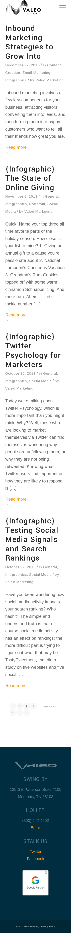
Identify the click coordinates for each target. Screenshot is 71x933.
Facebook (35, 858)
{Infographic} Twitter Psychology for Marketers (33, 350)
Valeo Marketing (50, 80)
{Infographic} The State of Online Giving (30, 178)
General (52, 196)
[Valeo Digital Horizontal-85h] (29, 7)
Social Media (40, 381)
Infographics (16, 80)
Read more (16, 147)
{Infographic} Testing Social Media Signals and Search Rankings (31, 539)
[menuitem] (61, 7)
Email (36, 827)
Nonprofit (37, 204)
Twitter (35, 851)
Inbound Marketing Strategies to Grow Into (29, 42)
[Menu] (61, 7)
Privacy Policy (48, 926)
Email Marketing (36, 73)
